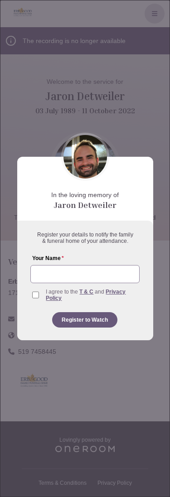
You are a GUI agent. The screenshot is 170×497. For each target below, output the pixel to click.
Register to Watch (85, 320)
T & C (86, 292)
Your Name (48, 258)
